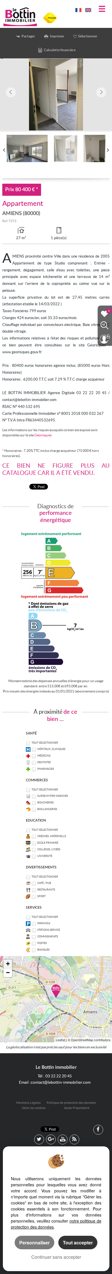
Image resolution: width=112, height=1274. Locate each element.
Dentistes (44, 762)
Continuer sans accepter (56, 1257)
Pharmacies (45, 769)
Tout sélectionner (45, 742)
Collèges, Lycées (48, 849)
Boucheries (45, 802)
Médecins (44, 755)
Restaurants (46, 889)
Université (44, 856)
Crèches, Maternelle (51, 836)
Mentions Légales (28, 1102)
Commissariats (47, 936)
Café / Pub (44, 883)
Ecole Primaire (47, 842)
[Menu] (102, 9)
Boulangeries (47, 809)
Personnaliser (34, 1242)
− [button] (8, 972)
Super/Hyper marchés (52, 796)
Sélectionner (87, 36)
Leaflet (60, 1039)
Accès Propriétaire (77, 1108)
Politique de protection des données (71, 1102)
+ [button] (8, 963)
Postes (42, 943)
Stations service (48, 929)
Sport (41, 896)
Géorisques (43, 435)
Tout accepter (78, 1242)
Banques (43, 949)
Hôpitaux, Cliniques (51, 749)
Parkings (43, 923)
